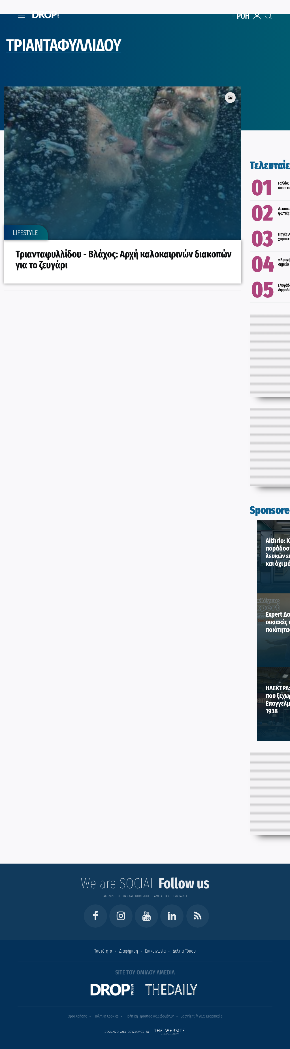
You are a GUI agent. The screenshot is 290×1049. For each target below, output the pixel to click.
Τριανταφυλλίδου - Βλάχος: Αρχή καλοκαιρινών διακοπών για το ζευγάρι (123, 259)
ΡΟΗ (243, 16)
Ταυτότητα (103, 951)
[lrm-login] (258, 18)
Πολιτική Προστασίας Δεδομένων (149, 1016)
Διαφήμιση (128, 951)
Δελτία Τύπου (184, 951)
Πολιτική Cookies (106, 1016)
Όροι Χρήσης (77, 1016)
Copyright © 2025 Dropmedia (201, 1016)
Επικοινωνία (155, 951)
